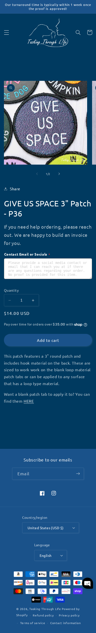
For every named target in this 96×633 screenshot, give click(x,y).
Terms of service (32, 623)
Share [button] (15, 188)
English (46, 555)
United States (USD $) (46, 527)
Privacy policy (69, 615)
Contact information (65, 623)
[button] (6, 32)
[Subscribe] (77, 474)
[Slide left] (37, 173)
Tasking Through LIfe (45, 609)
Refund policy (43, 615)
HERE (29, 400)
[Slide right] (59, 173)
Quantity (11, 290)
